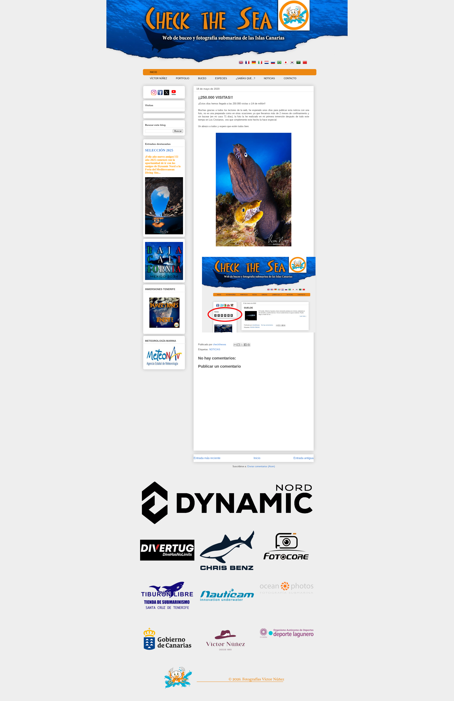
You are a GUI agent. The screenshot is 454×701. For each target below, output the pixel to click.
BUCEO (202, 78)
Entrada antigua (304, 458)
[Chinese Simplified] (305, 62)
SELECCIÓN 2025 (159, 150)
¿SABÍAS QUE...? (245, 78)
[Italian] (261, 62)
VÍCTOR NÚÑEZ (158, 78)
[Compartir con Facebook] (245, 345)
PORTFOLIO (182, 78)
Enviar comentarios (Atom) (261, 466)
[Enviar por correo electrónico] (235, 345)
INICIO (153, 72)
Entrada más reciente (207, 458)
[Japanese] (286, 62)
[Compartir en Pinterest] (248, 345)
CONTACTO (290, 78)
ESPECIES (221, 78)
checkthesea (220, 344)
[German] (254, 62)
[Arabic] (299, 62)
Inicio (257, 458)
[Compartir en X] (242, 345)
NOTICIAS (269, 78)
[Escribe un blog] (238, 345)
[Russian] (273, 62)
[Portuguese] (280, 62)
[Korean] (293, 62)
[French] (248, 62)
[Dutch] (267, 62)
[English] (242, 62)
